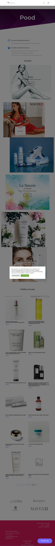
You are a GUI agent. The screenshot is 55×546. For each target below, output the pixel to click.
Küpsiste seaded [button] (15, 275)
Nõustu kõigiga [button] (25, 275)
